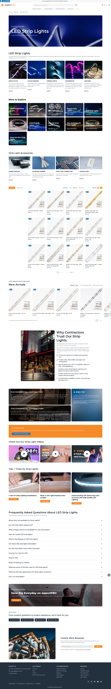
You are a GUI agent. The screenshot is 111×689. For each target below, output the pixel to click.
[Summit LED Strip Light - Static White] (74, 200)
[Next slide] (100, 320)
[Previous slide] (96, 320)
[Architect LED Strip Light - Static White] (74, 253)
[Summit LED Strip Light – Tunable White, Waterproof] (93, 253)
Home (10, 12)
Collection (15, 12)
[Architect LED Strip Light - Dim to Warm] (55, 200)
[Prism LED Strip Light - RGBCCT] (36, 200)
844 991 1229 (13, 673)
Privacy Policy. (87, 649)
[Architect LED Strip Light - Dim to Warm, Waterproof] (74, 226)
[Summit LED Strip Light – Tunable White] (36, 253)
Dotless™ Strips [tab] (74, 285)
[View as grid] (98, 188)
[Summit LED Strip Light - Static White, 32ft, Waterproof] (55, 253)
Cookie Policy (12, 683)
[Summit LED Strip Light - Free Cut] (36, 226)
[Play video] (24, 453)
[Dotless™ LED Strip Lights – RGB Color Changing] (91, 299)
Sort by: (75, 187)
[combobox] (55, 5)
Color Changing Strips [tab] (85, 285)
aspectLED (59, 687)
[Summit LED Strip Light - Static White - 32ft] (93, 226)
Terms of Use (79, 649)
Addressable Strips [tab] (97, 285)
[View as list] (101, 188)
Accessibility (37, 683)
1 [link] (57, 272)
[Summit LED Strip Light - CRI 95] (55, 226)
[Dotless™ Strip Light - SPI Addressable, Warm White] (93, 200)
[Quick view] (43, 193)
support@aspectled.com (16, 671)
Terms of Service (21, 683)
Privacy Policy (29, 683)
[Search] (76, 5)
